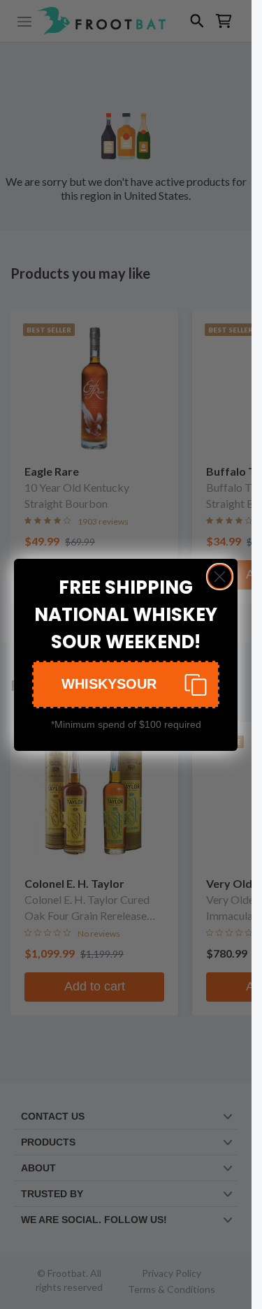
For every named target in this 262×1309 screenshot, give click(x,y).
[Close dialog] (220, 576)
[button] (125, 684)
